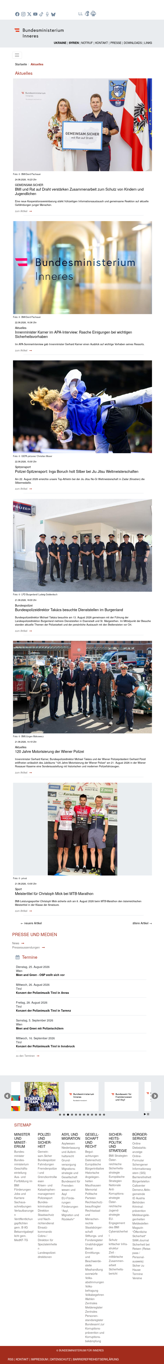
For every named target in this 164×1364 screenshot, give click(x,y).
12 (104, 1115)
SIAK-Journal (140, 1240)
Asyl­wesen (68, 1143)
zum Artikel (21, 211)
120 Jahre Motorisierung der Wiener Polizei (49, 751)
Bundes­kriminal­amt (45, 1204)
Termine (137, 1274)
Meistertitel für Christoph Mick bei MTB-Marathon (54, 893)
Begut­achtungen (92, 1154)
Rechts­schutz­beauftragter (94, 1204)
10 (96, 1115)
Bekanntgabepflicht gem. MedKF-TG (23, 1236)
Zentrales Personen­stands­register (94, 1315)
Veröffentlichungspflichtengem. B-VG (23, 1223)
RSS (10, 1359)
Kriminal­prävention (139, 1208)
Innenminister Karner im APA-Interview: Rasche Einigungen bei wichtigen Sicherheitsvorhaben (73, 334)
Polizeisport (45, 1198)
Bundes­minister (19, 1154)
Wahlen (90, 1299)
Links (148, 43)
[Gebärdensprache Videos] (87, 15)
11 (100, 1115)
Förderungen (22, 1189)
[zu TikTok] (41, 14)
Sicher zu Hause (138, 1267)
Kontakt (101, 43)
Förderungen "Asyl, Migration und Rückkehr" (70, 1212)
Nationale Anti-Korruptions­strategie (116, 1191)
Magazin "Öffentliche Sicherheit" (139, 1231)
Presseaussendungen (26, 947)
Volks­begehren (94, 1295)
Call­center (138, 1185)
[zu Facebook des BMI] (17, 14)
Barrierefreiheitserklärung (96, 1359)
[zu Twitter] (29, 14)
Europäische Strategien (117, 1179)
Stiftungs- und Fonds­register (94, 1238)
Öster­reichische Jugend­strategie (115, 1208)
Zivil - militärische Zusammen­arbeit (116, 1258)
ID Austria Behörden (138, 1200)
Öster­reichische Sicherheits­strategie (116, 1166)
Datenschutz (60, 1359)
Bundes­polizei (46, 1160)
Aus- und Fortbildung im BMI (23, 1181)
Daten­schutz (93, 1160)
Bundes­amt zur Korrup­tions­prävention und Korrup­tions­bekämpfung (94, 1332)
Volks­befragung (91, 1288)
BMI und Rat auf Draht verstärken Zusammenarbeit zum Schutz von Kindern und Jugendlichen (79, 191)
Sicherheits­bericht (116, 1271)
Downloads (133, 43)
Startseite (21, 64)
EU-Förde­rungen (68, 1200)
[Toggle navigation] (17, 55)
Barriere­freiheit (141, 1177)
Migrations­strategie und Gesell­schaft (70, 1173)
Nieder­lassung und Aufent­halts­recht (71, 1152)
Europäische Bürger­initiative (94, 1166)
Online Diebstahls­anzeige (139, 1147)
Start (145, 1114)
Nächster (155, 1096)
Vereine (137, 1278)
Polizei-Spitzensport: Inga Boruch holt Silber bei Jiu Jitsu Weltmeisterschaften (76, 471)
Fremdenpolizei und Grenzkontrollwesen (47, 1174)
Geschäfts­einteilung (21, 1170)
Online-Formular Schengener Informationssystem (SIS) (141, 1164)
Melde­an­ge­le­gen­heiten (141, 1217)
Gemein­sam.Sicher (45, 1154)
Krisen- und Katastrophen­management (47, 1189)
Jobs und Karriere (20, 1196)
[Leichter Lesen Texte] (81, 15)
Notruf (87, 43)
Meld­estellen (140, 1223)
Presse (115, 43)
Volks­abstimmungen (94, 1280)
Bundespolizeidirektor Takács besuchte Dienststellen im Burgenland (69, 609)
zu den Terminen (26, 1056)
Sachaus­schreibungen (22, 1204)
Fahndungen (46, 1164)
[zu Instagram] (23, 14)
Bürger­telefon (141, 1181)
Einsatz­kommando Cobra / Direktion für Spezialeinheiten (47, 1237)
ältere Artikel (142, 923)
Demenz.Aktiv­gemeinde (141, 1192)
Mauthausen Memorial (93, 1187)
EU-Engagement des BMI (117, 1223)
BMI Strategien (118, 1156)
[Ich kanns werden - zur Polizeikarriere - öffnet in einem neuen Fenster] (29, 1097)
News (15, 943)
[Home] (39, 30)
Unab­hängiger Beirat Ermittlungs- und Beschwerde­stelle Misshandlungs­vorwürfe (94, 1259)
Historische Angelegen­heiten (92, 1177)
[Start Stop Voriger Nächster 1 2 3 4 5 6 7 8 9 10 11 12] (82, 1096)
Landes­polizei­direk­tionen (47, 1255)
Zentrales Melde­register (94, 1305)
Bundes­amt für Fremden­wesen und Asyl (71, 1187)
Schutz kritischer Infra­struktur (118, 1244)
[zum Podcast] (47, 14)
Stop (148, 1114)
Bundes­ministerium (21, 1162)
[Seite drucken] (93, 15)
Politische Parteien (91, 1196)
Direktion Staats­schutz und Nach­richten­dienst (46, 1216)
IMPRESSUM (39, 1359)
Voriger (7, 1096)
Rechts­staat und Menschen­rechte (92, 1216)
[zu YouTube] (35, 14)
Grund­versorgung (69, 1162)
